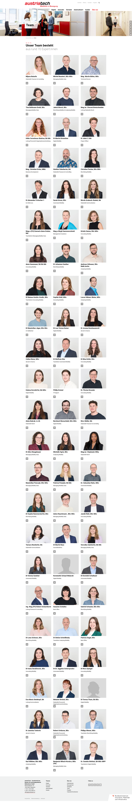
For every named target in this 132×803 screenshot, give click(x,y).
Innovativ (61, 10)
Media (84, 2)
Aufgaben (69, 786)
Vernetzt (69, 10)
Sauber (87, 10)
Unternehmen (70, 783)
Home (27, 38)
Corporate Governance (72, 792)
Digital (53, 10)
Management (70, 785)
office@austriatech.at (30, 792)
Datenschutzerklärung (35, 798)
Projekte (69, 790)
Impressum (43, 798)
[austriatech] (41, 4)
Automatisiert (78, 10)
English (95, 2)
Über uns (95, 10)
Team (68, 788)
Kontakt (90, 2)
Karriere (79, 2)
